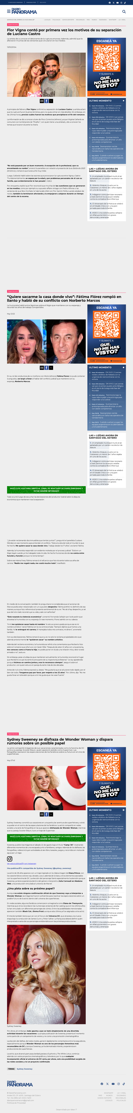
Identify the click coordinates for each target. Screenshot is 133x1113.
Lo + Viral (122, 19)
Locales (47, 19)
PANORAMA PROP (31, 2)
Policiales (56, 19)
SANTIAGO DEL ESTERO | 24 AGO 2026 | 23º (20, 19)
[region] (46, 145)
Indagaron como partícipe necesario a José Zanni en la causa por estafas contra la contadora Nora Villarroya (106, 197)
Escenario (103, 19)
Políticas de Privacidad (16, 1103)
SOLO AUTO (43, 2)
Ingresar (122, 9)
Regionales (80, 19)
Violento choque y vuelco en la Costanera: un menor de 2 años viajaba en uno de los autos (106, 187)
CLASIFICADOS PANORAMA (15, 2)
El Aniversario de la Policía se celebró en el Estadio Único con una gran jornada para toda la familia (106, 206)
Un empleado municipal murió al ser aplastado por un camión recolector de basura (106, 178)
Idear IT (74, 1110)
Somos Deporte (68, 19)
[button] (8, 11)
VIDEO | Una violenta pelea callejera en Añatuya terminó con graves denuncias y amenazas (106, 215)
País (88, 19)
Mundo (94, 19)
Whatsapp (112, 19)
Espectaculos (13, 24)
